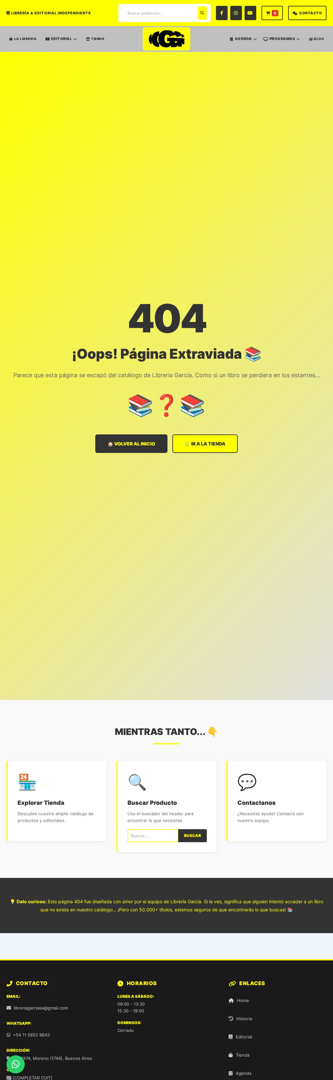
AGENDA (243, 39)
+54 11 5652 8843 (31, 1034)
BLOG (319, 39)
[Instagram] (236, 13)
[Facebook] (222, 13)
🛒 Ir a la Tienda (205, 443)
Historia (244, 1018)
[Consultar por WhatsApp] (16, 1064)
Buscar (192, 835)
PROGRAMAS (282, 39)
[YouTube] (250, 13)
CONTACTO (310, 13)
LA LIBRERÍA (25, 39)
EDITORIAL (61, 39)
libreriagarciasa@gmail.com (41, 1007)
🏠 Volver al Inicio (131, 443)
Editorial (244, 1036)
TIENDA (97, 39)
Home (243, 1000)
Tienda (242, 1055)
